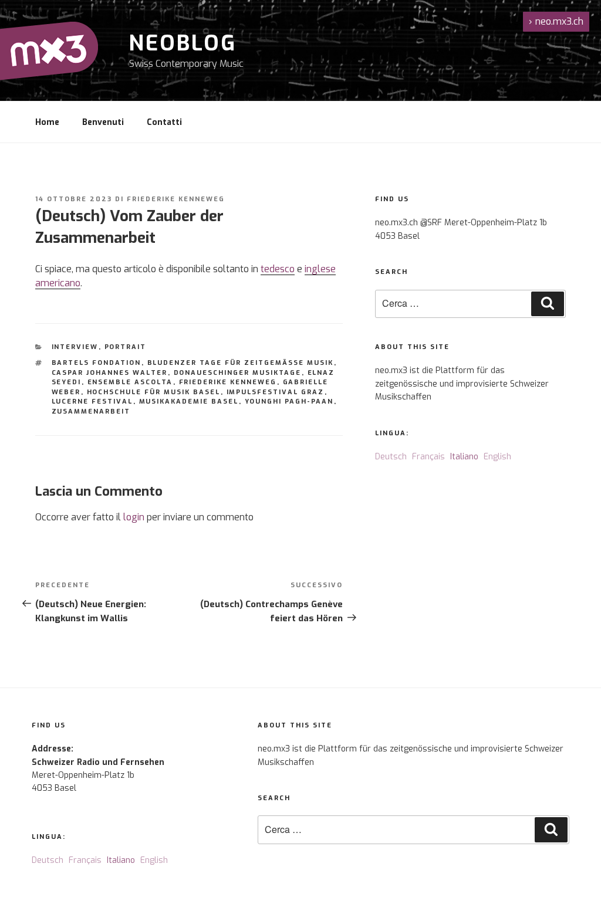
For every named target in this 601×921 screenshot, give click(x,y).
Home (47, 122)
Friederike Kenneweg (176, 199)
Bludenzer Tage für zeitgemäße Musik (240, 362)
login (133, 517)
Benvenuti (103, 122)
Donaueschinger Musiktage (238, 372)
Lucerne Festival (92, 401)
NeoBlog (183, 43)
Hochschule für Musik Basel (154, 392)
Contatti (164, 122)
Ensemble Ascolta (130, 382)
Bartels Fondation (96, 362)
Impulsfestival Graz (276, 392)
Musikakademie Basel (189, 401)
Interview (75, 347)
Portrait (125, 347)
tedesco (278, 269)
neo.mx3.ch (556, 21)
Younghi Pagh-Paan (289, 401)
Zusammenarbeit (91, 411)
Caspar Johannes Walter (110, 372)
